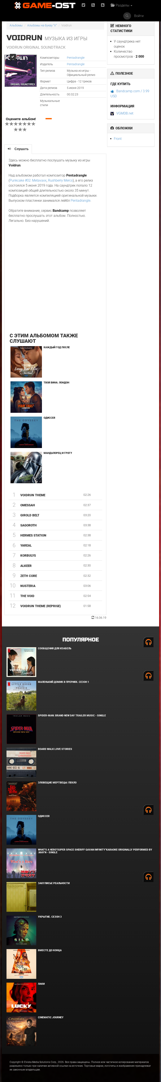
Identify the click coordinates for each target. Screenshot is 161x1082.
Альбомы (16, 25)
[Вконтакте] (103, 5)
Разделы (122, 5)
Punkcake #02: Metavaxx (28, 180)
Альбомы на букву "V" (42, 25)
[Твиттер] (83, 5)
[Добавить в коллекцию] (12, 58)
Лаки (41, 983)
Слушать (21, 149)
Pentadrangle (75, 57)
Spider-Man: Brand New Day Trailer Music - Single (72, 715)
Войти (139, 16)
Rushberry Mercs (60, 180)
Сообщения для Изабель (54, 648)
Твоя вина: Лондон (56, 382)
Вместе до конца (50, 950)
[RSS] (93, 5)
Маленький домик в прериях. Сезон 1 (63, 682)
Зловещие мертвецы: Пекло (57, 782)
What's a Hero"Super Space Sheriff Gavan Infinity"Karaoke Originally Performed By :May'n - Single (95, 851)
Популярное (80, 640)
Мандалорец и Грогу (58, 453)
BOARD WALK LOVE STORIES (55, 749)
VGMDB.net (124, 113)
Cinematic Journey (51, 1017)
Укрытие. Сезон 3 (50, 916)
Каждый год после (57, 347)
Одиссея (49, 417)
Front (118, 139)
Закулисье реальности (54, 883)
